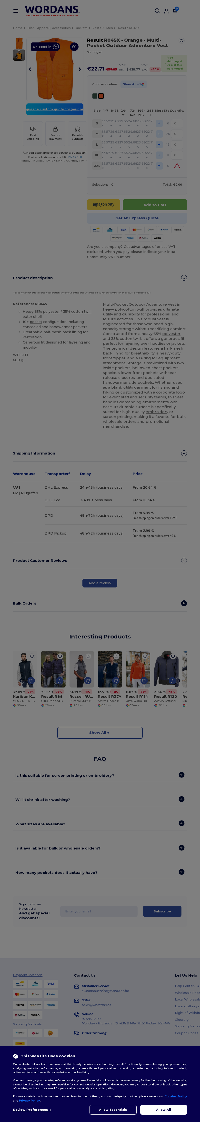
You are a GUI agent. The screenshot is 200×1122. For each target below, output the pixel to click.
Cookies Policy (176, 1096)
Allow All (163, 1110)
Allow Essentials (113, 1110)
